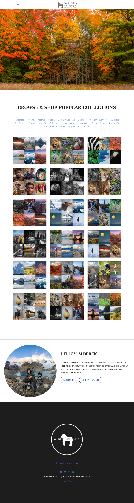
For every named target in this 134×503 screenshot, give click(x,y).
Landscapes (18, 119)
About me (69, 379)
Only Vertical (73, 126)
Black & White (64, 119)
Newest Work (114, 123)
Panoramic (87, 126)
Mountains (84, 123)
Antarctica (114, 119)
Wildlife (31, 119)
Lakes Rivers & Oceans (48, 123)
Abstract (41, 119)
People (51, 119)
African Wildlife (78, 119)
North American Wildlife (54, 126)
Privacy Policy (67, 481)
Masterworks (70, 123)
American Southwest (98, 119)
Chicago (32, 123)
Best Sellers (20, 123)
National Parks (98, 123)
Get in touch (90, 379)
